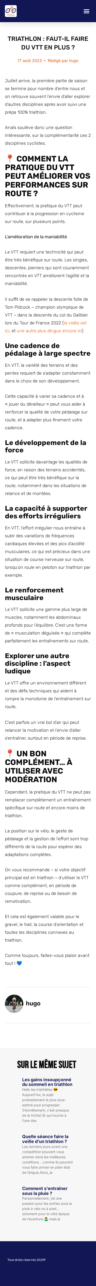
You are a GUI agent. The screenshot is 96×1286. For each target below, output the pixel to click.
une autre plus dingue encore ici (49, 330)
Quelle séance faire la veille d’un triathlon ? (45, 1139)
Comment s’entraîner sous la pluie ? (44, 1191)
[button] (86, 11)
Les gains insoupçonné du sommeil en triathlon (47, 1082)
